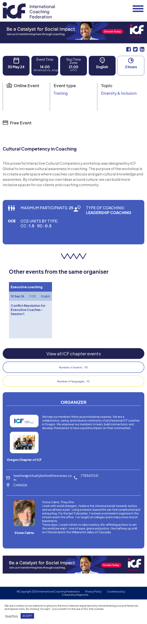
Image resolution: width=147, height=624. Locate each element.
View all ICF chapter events (73, 353)
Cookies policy (116, 591)
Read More (11, 616)
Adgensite (82, 594)
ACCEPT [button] (27, 615)
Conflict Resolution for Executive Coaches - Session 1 (28, 309)
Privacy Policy (93, 591)
